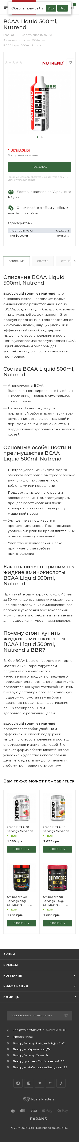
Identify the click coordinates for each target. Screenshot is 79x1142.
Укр (51, 8)
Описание (16, 261)
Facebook (18, 1083)
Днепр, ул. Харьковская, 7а (32, 1049)
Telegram (39, 1083)
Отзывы (67, 261)
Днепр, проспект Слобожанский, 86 (38, 1061)
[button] (37, 137)
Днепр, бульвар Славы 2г (30, 1055)
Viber (50, 1083)
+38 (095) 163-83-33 (27, 1030)
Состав (42, 261)
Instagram (28, 1083)
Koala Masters (43, 1099)
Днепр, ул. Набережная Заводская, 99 (40, 1067)
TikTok (61, 1083)
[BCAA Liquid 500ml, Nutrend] (39, 103)
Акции (9, 954)
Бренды (10, 965)
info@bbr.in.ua (23, 1036)
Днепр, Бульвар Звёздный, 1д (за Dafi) (39, 1043)
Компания (12, 975)
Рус (63, 8)
